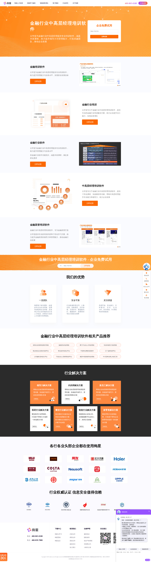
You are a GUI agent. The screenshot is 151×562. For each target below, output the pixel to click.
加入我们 (72, 547)
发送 (147, 560)
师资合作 (72, 537)
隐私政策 (87, 537)
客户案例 (55, 3)
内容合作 (72, 534)
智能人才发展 (18, 3)
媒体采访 (72, 544)
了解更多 (35, 398)
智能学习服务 (31, 3)
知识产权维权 (88, 540)
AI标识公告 (87, 547)
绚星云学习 (58, 534)
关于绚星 (75, 3)
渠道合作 (72, 540)
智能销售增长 (44, 3)
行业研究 (65, 3)
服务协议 (87, 534)
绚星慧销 (57, 537)
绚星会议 (57, 540)
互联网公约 (87, 544)
